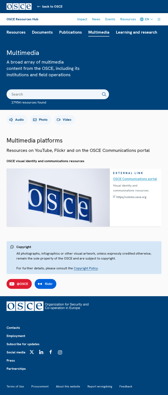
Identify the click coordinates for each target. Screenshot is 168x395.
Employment (16, 336)
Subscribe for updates (23, 344)
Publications (70, 32)
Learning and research (136, 32)
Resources (128, 19)
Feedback (125, 386)
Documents (42, 32)
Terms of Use (15, 386)
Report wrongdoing (99, 386)
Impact (82, 19)
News (96, 19)
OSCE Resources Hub (22, 19)
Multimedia (98, 32)
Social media (16, 352)
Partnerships (16, 369)
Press (11, 360)
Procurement (40, 386)
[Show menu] (159, 19)
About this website (68, 386)
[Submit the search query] (104, 94)
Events (110, 19)
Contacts (13, 328)
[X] (32, 352)
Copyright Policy (86, 268)
